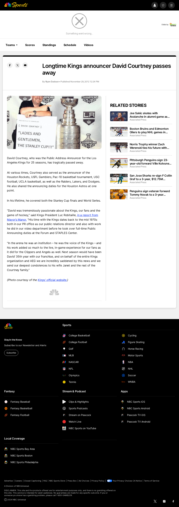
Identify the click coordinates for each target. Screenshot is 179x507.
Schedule (70, 45)
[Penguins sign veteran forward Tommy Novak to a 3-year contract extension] (119, 194)
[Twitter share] (17, 65)
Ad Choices (84, 481)
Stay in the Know (13, 339)
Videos (88, 45)
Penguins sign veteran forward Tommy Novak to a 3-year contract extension (150, 192)
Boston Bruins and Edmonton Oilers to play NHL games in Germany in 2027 (149, 130)
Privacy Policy (97, 481)
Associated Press (138, 119)
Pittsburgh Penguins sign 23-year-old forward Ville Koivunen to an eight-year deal (150, 161)
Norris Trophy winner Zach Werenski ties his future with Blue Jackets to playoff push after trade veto (148, 145)
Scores (30, 45)
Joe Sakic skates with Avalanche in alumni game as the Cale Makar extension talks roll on (150, 114)
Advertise (8, 481)
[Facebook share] (10, 65)
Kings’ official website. (52, 280)
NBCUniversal (22, 486)
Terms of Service (151, 481)
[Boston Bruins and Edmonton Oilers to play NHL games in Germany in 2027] (119, 132)
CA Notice (137, 481)
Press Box (72, 481)
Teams (10, 45)
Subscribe (11, 352)
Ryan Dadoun (52, 81)
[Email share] (25, 65)
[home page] (16, 5)
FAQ (45, 481)
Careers (18, 481)
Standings (49, 45)
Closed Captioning (32, 481)
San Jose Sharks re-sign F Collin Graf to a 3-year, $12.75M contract (151, 177)
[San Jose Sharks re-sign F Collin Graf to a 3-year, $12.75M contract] (119, 179)
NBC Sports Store (57, 481)
